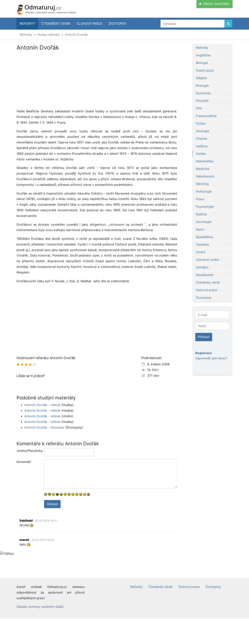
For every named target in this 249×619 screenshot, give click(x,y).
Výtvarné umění (207, 260)
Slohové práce (89, 23)
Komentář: (24, 462)
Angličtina (203, 55)
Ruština (201, 214)
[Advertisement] (49, 79)
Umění (200, 252)
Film (199, 108)
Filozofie (202, 101)
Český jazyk (205, 70)
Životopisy (118, 23)
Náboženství (205, 176)
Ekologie (202, 85)
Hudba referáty (48, 35)
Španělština (204, 237)
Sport (200, 229)
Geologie (202, 131)
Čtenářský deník (55, 23)
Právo (200, 199)
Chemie (201, 139)
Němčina (202, 184)
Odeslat (52, 504)
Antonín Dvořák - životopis (44, 427)
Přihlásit (204, 337)
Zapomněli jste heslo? (211, 358)
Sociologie (203, 222)
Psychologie (205, 207)
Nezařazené (204, 275)
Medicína (202, 169)
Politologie (204, 191)
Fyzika (200, 123)
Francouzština (206, 116)
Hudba (201, 153)
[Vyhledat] (228, 24)
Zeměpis (202, 267)
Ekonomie (203, 93)
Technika (202, 244)
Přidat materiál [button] (216, 4)
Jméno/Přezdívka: (29, 451)
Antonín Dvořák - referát (42, 405)
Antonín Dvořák (76, 35)
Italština (201, 146)
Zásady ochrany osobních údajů (40, 607)
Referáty (27, 23)
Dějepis (201, 78)
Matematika (204, 161)
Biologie (202, 63)
